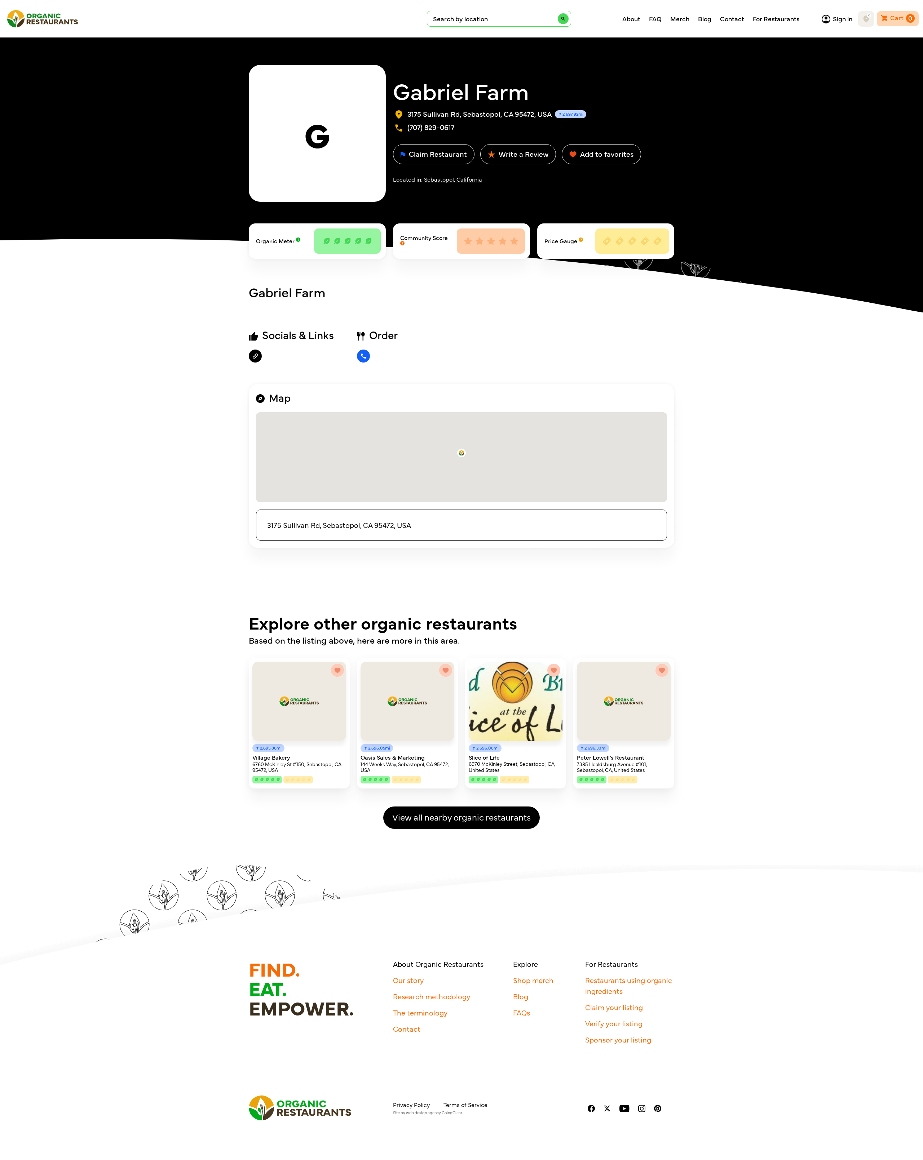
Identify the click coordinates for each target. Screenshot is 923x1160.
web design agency (423, 1112)
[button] (461, 453)
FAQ (655, 18)
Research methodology (431, 996)
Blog (704, 18)
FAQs (521, 1012)
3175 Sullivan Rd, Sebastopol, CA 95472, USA (339, 525)
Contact (732, 18)
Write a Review (522, 154)
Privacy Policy (411, 1104)
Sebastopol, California (453, 179)
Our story (408, 980)
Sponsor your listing (618, 1039)
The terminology (420, 1012)
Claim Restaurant (437, 154)
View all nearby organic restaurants (461, 817)
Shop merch (533, 980)
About (631, 18)
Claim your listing (614, 1007)
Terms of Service (465, 1104)
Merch (679, 18)
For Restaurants (776, 18)
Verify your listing (613, 1023)
